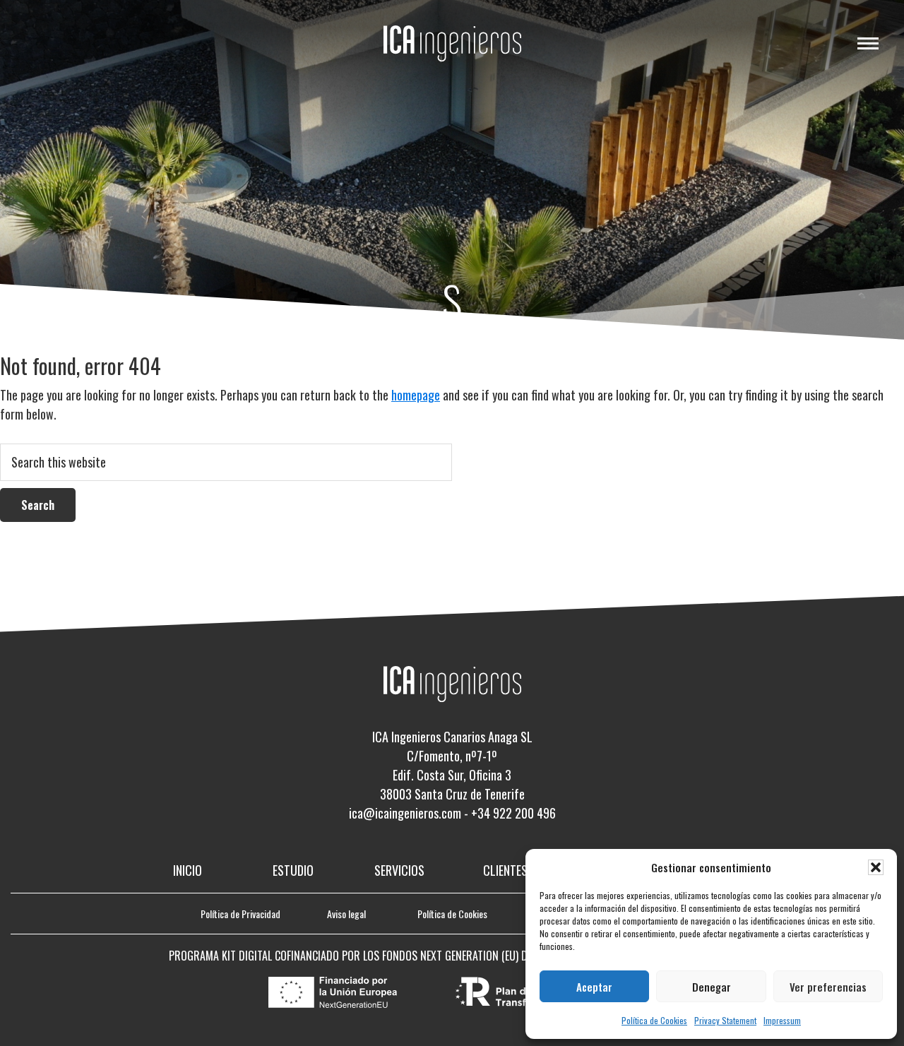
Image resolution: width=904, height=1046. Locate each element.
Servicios (399, 870)
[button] (876, 867)
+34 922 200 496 (513, 813)
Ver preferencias (828, 986)
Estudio (293, 870)
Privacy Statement (725, 1020)
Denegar (711, 986)
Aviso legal (346, 913)
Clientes (505, 870)
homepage (415, 395)
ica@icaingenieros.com (405, 813)
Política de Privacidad (240, 913)
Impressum (782, 1020)
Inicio (187, 870)
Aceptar (594, 986)
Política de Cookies (654, 1020)
